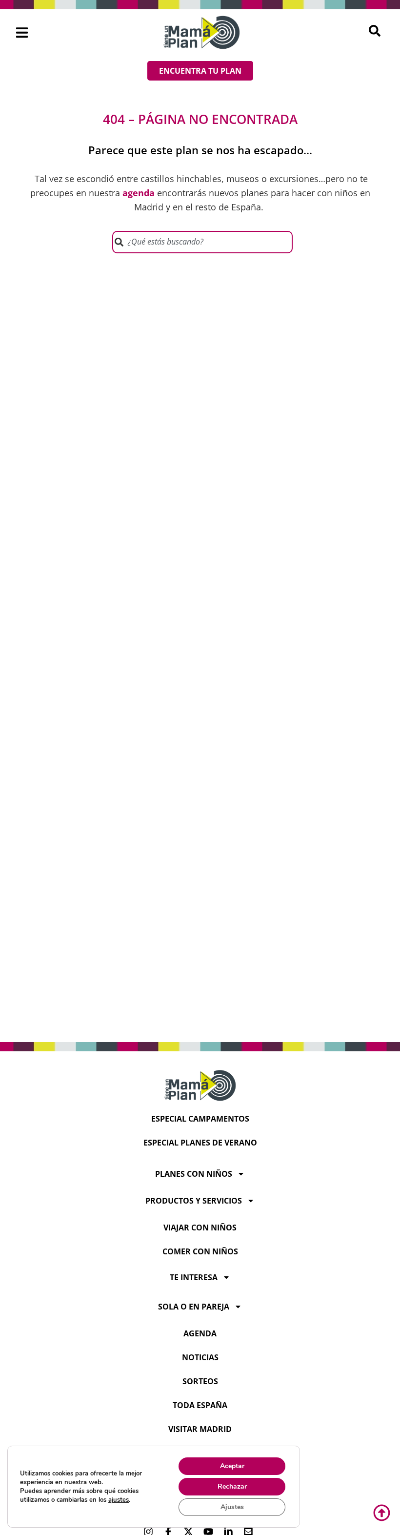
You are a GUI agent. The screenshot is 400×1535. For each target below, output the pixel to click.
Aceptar (232, 1466)
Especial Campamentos (200, 1118)
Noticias (200, 1357)
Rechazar (232, 1486)
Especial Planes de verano (200, 1142)
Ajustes (232, 1507)
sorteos (200, 1381)
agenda (200, 1333)
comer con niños (200, 1251)
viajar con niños (200, 1227)
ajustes (118, 1499)
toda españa (200, 1405)
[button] (22, 32)
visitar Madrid (200, 1429)
